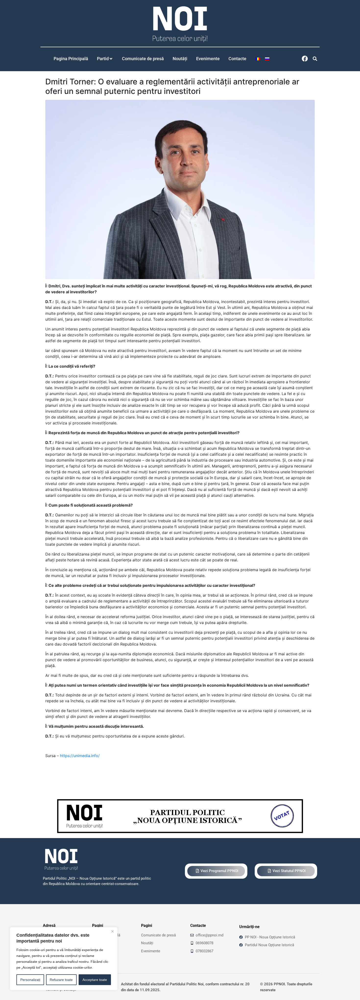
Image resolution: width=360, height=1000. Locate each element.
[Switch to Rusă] (267, 58)
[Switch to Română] (258, 58)
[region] (64, 958)
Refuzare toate (61, 980)
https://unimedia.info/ (80, 755)
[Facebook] (305, 59)
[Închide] (112, 931)
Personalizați (30, 980)
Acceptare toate (95, 980)
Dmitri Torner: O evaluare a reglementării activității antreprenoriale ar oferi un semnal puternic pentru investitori (172, 86)
